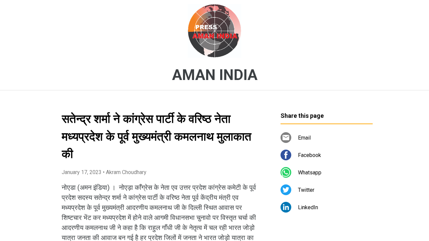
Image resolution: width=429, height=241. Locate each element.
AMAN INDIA (214, 75)
